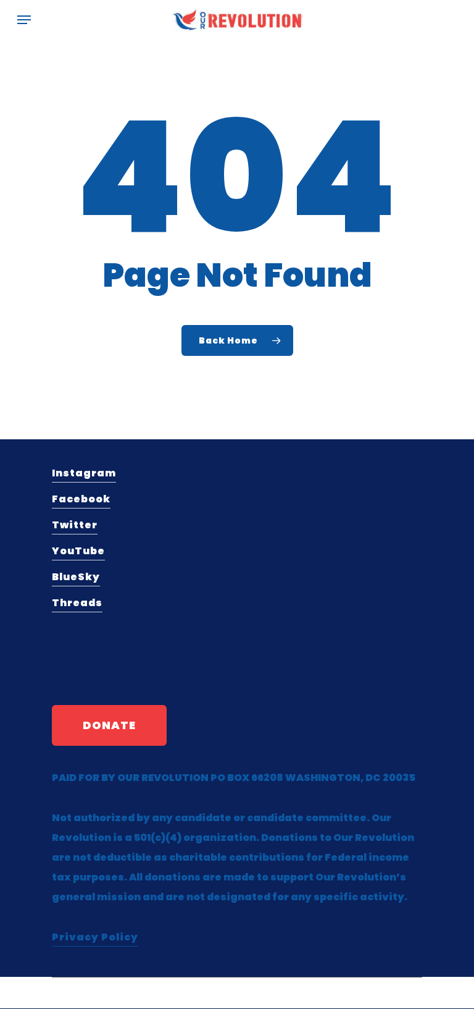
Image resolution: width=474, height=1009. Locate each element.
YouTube (78, 551)
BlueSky (76, 577)
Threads (77, 603)
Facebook (81, 499)
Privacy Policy (95, 937)
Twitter (75, 525)
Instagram (84, 473)
